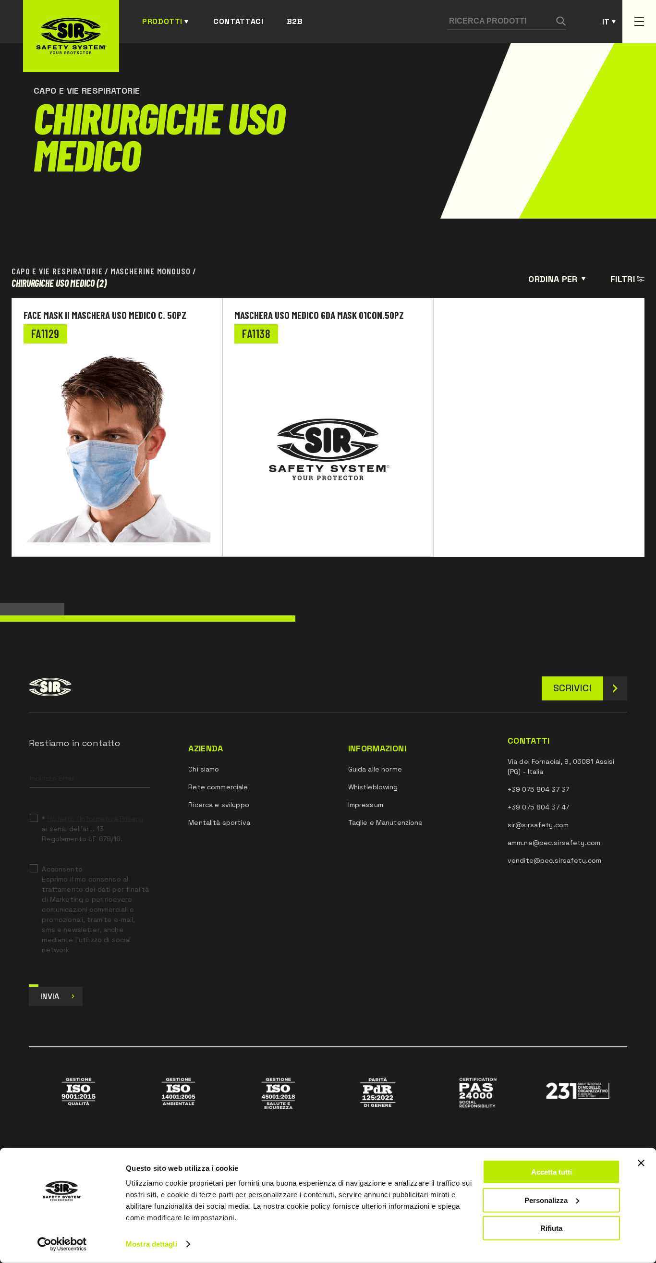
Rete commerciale (218, 787)
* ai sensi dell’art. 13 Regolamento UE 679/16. (92, 828)
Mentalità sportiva (219, 822)
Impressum (365, 804)
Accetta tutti (551, 1172)
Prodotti (162, 21)
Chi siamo (203, 769)
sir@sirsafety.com (538, 825)
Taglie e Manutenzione (385, 822)
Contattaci (238, 21)
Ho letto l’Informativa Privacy (95, 818)
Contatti (529, 740)
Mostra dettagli (151, 1244)
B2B (295, 21)
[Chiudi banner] (641, 1163)
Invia (50, 996)
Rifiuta (551, 1228)
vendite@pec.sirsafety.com (555, 860)
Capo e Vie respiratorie (57, 270)
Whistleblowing (373, 787)
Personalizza (546, 1200)
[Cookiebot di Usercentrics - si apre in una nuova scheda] (62, 1244)
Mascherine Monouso (150, 270)
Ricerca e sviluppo (218, 804)
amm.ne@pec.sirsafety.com (554, 842)
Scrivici (572, 688)
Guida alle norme (375, 769)
